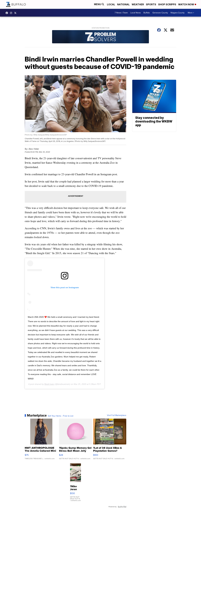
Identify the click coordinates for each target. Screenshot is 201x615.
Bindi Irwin (49, 384)
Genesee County (160, 12)
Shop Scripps (167, 4)
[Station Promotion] (100, 37)
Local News (135, 12)
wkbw (12, 13)
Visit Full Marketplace (116, 415)
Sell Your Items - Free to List (60, 416)
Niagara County (178, 12)
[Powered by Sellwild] (122, 507)
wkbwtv (7, 13)
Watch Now (186, 4)
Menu (98, 4)
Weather (138, 4)
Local (111, 4)
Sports (151, 4)
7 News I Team (121, 12)
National (123, 4)
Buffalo (146, 12)
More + (191, 12)
